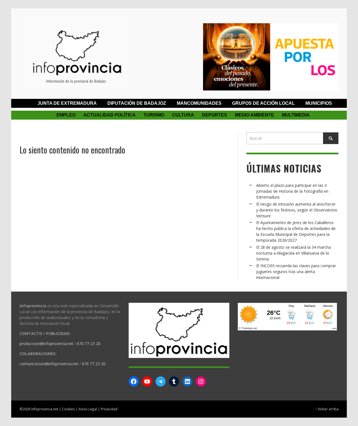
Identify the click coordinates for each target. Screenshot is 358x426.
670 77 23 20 (88, 343)
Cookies (68, 409)
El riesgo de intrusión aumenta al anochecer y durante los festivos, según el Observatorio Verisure (296, 209)
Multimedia (296, 115)
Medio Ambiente (254, 115)
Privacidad (109, 409)
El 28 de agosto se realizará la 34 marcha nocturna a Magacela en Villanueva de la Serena (293, 253)
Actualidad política (109, 115)
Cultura (183, 115)
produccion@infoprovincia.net (46, 343)
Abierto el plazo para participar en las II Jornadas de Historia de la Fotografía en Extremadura (292, 191)
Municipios (318, 103)
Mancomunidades (199, 103)
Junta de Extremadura (67, 103)
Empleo (66, 115)
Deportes (214, 115)
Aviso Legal (88, 409)
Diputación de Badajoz (136, 103)
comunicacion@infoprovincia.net (49, 363)
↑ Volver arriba (326, 409)
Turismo (153, 115)
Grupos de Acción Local (263, 103)
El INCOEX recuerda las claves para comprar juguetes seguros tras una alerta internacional (296, 271)
